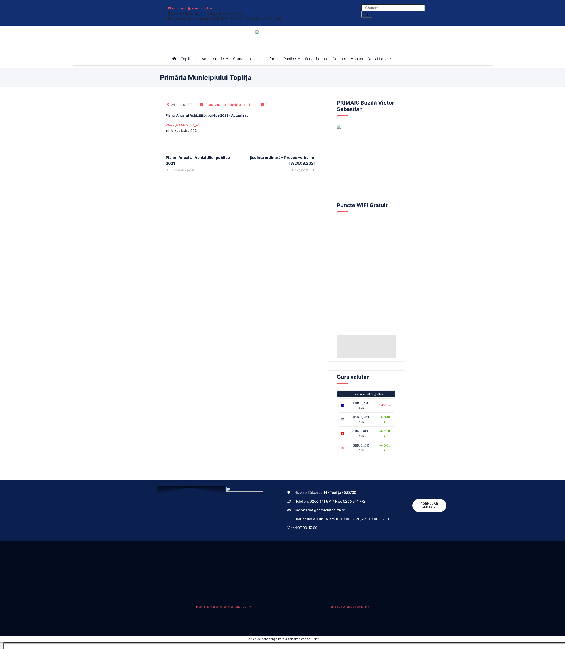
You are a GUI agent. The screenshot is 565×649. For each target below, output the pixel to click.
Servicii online (316, 59)
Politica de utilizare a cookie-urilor (350, 606)
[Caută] (366, 14)
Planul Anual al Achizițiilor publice (229, 104)
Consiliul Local (245, 59)
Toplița (186, 59)
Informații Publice (281, 59)
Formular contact (429, 505)
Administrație (213, 59)
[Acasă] (174, 58)
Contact (339, 59)
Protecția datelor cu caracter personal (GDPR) (222, 606)
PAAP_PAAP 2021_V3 (183, 125)
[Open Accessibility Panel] (2, 645)
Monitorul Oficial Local (369, 59)
